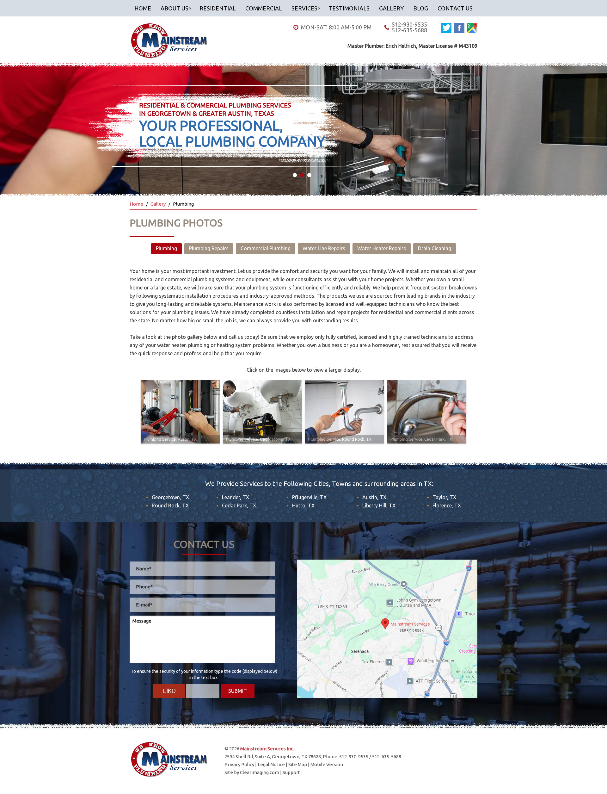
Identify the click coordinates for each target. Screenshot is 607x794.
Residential (217, 8)
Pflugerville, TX (309, 497)
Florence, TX (446, 505)
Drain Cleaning (434, 248)
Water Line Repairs (324, 248)
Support (291, 772)
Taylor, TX (444, 497)
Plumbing (166, 248)
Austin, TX (374, 497)
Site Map (297, 764)
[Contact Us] (387, 629)
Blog (420, 8)
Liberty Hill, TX (378, 505)
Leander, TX (235, 497)
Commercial (263, 8)
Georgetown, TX (170, 497)
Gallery (391, 8)
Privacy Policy (239, 764)
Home (142, 8)
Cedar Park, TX (239, 505)
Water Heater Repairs (381, 248)
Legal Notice (271, 764)
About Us (174, 8)
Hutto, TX (303, 505)
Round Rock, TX (170, 505)
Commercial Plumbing (266, 248)
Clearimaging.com (259, 772)
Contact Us (455, 8)
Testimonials (349, 8)
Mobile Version (326, 764)
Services (304, 8)
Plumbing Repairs (209, 248)
